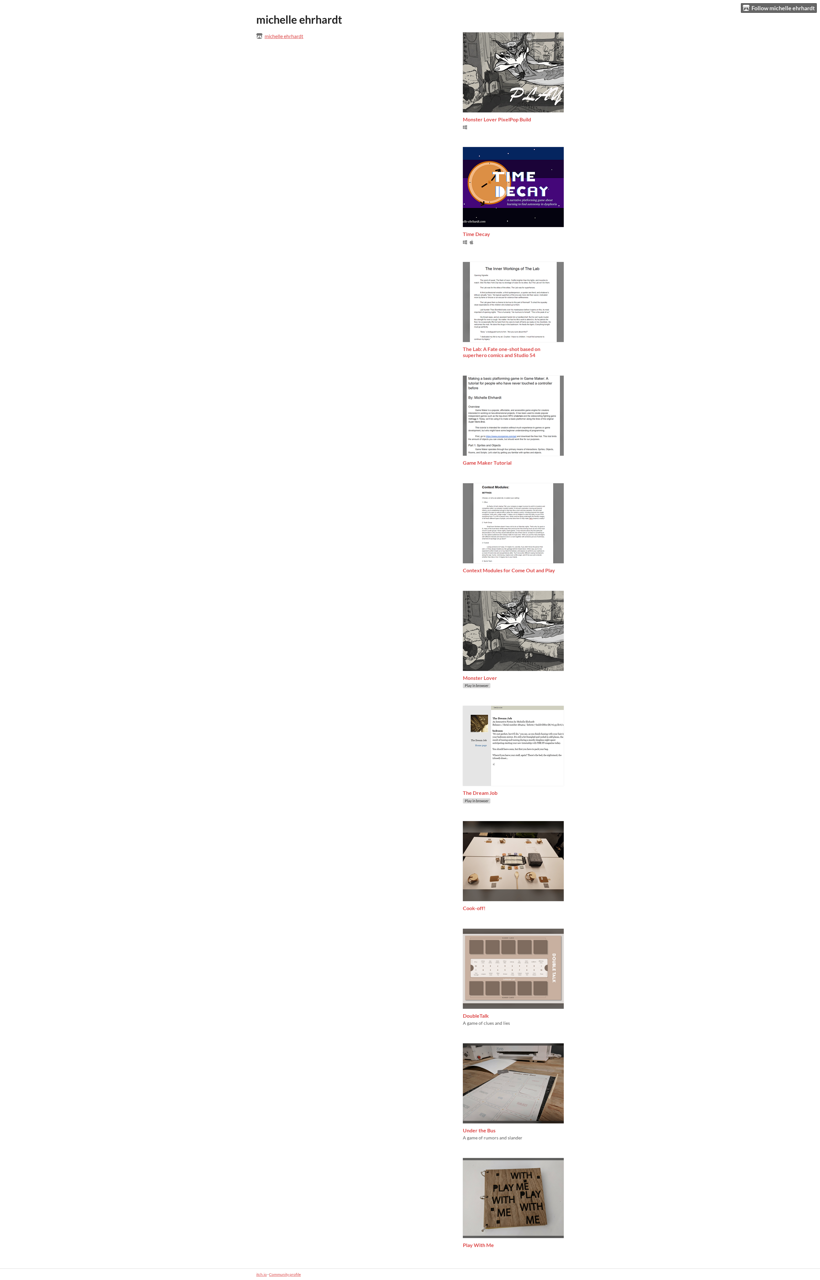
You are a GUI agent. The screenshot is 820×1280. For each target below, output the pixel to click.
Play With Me (478, 1245)
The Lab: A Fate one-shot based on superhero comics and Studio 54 (501, 352)
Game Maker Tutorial (487, 463)
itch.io (261, 1274)
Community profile (285, 1274)
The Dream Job (480, 793)
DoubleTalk (476, 1016)
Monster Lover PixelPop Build (497, 119)
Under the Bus (479, 1130)
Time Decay (476, 234)
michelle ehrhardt (284, 36)
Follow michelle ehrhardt (783, 8)
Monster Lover (480, 678)
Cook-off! (474, 908)
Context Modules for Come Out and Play (509, 570)
